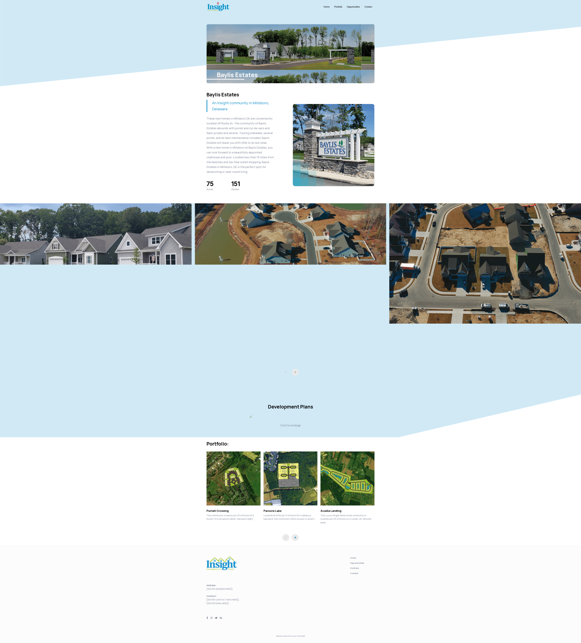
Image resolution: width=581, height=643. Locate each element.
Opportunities (353, 6)
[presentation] (285, 372)
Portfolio (338, 6)
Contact (368, 6)
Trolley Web (300, 636)
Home (327, 6)
